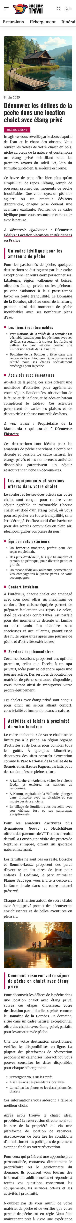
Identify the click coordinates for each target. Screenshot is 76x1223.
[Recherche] (58, 9)
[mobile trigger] (7, 9)
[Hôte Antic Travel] (28, 9)
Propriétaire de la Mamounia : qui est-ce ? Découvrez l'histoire (38, 428)
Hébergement (17, 129)
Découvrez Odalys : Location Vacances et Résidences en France (38, 235)
